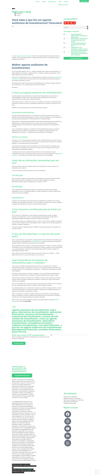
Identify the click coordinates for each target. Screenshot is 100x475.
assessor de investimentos (39, 314)
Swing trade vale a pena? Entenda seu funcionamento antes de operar (79, 53)
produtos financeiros (50, 329)
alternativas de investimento (33, 312)
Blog (60, 1)
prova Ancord (19, 331)
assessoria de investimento (26, 316)
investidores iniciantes (40, 323)
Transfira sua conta (63, 4)
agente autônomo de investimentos (22, 56)
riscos (20, 140)
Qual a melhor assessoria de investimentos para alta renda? (79, 40)
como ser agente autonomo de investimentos (34, 319)
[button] (65, 22)
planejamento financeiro (25, 329)
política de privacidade (26, 469)
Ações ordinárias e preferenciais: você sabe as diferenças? (79, 36)
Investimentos (52, 1)
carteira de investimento (25, 318)
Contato (66, 1)
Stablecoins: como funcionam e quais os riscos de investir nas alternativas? (79, 49)
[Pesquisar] (87, 27)
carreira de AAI (50, 316)
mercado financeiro (36, 241)
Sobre (37, 1)
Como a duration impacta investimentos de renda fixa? (78, 44)
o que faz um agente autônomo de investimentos (37, 326)
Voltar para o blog (21, 11)
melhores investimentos (24, 325)
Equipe (44, 1)
